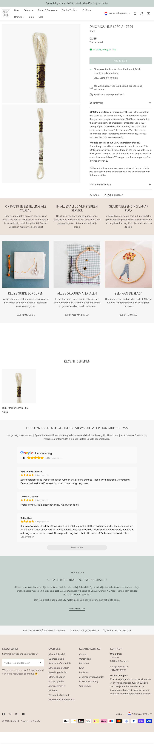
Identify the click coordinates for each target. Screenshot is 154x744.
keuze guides (84, 215)
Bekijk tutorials (128, 314)
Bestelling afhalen (57, 672)
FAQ (81, 667)
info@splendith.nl (89, 630)
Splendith (14, 721)
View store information (106, 77)
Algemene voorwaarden (91, 676)
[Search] (135, 13)
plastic (15, 223)
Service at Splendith (58, 667)
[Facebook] (3, 714)
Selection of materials (59, 663)
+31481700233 (123, 630)
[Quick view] (30, 399)
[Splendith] (6, 13)
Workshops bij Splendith (61, 699)
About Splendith (56, 654)
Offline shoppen (56, 676)
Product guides (56, 681)
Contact (83, 654)
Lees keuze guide (26, 314)
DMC (92, 31)
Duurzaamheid (56, 658)
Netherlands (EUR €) (118, 13)
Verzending (85, 658)
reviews (61, 223)
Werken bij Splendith (59, 695)
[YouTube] (23, 714)
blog (56, 219)
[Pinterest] (10, 714)
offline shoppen (123, 682)
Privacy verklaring (88, 681)
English (119, 713)
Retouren (84, 663)
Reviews (83, 672)
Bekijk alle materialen (77, 314)
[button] (148, 13)
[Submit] (40, 662)
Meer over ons (77, 608)
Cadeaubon (85, 685)
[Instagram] (16, 714)
